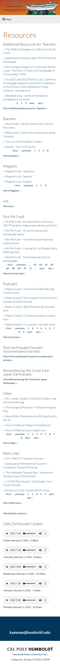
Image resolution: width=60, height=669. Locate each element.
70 (24, 268)
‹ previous (26, 150)
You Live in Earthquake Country (23, 141)
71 (30, 268)
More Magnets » (12, 190)
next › (32, 103)
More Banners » (11, 155)
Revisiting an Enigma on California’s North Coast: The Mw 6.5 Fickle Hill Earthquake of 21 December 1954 (29, 70)
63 (35, 264)
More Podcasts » (12, 337)
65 (46, 264)
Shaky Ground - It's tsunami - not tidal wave (30, 324)
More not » (9, 206)
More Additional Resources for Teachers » (25, 108)
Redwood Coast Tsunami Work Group (27, 490)
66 (52, 264)
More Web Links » (12, 502)
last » (41, 103)
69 (19, 268)
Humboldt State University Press (30, 654)
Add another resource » (15, 513)
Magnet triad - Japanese (19, 171)
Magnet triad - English (18, 181)
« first (15, 150)
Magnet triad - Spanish (18, 176)
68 (13, 268)
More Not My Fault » (14, 273)
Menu (8, 19)
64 (40, 264)
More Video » (10, 442)
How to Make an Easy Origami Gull (25, 430)
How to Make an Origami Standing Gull (28, 425)
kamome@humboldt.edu (30, 632)
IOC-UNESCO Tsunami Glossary (24, 458)
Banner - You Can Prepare (20, 146)
